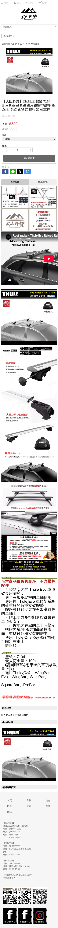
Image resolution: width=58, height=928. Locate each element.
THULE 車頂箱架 (31, 44)
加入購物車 (29, 158)
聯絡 (9, 812)
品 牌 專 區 (17, 44)
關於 (48, 806)
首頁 (9, 800)
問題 (9, 806)
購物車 (46, 3)
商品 (28, 800)
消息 (48, 800)
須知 (28, 806)
